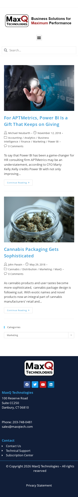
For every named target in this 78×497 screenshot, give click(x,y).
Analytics (29, 137)
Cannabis (14, 269)
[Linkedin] (51, 384)
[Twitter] (35, 384)
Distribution (29, 269)
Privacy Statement (39, 485)
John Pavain (15, 264)
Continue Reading (20, 182)
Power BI (53, 141)
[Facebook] (27, 384)
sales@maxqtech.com (17, 426)
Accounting (15, 137)
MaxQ (58, 269)
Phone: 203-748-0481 (17, 422)
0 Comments (15, 146)
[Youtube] (43, 384)
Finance (25, 141)
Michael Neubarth (19, 133)
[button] (39, 38)
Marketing (39, 141)
